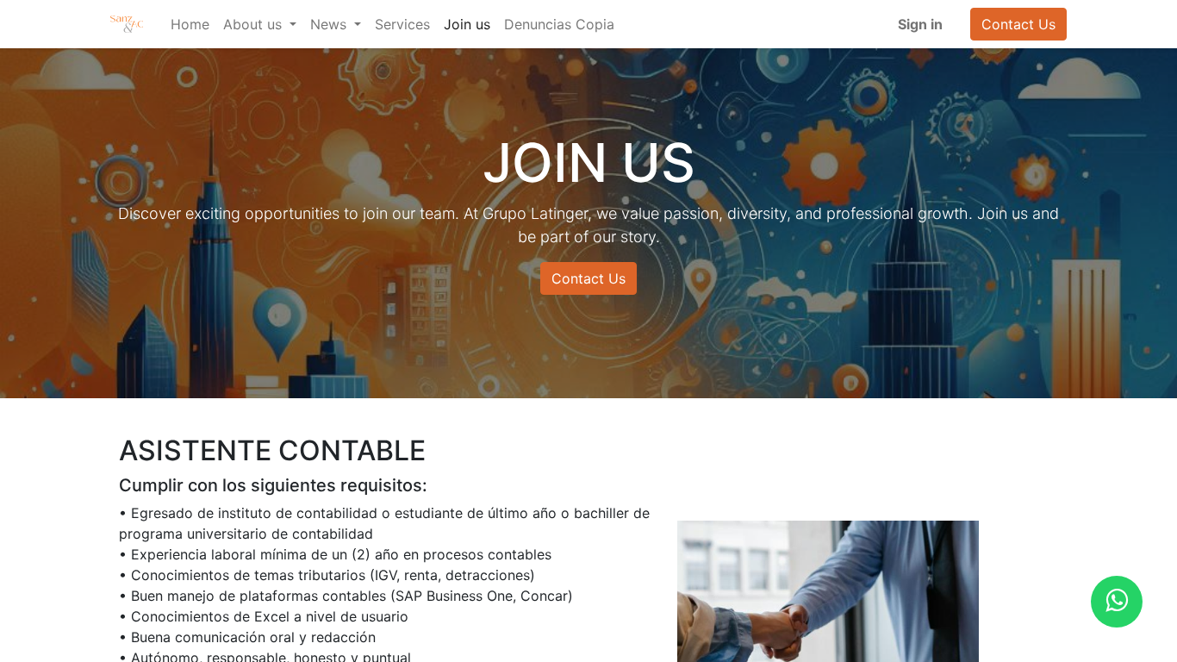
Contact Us (1018, 24)
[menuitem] (190, 24)
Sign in (920, 24)
